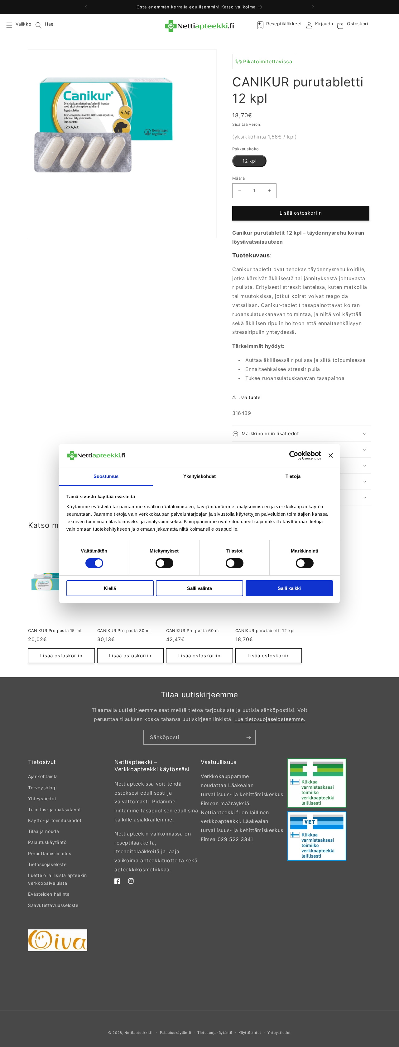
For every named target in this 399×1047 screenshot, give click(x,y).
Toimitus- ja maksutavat (54, 809)
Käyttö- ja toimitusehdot (54, 820)
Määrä (238, 178)
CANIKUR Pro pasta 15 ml (54, 630)
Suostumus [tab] (106, 476)
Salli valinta (199, 588)
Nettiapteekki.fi (138, 1032)
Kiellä (110, 588)
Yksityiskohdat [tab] (199, 476)
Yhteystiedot (42, 798)
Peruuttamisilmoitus (49, 853)
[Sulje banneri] (331, 455)
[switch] (164, 563)
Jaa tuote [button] (249, 397)
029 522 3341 (235, 839)
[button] (13, 26)
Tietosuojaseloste (47, 864)
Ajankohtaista (43, 776)
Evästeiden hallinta (49, 894)
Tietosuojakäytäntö (215, 1032)
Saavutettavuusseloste (53, 905)
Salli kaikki (289, 588)
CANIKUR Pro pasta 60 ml (193, 630)
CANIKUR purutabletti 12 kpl (265, 630)
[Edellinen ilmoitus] (86, 7)
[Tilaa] (248, 737)
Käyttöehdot (249, 1032)
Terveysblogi (42, 787)
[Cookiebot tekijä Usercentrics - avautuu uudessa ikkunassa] (294, 455)
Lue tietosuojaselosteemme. (269, 719)
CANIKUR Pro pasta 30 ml (124, 630)
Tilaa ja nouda (43, 831)
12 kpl (250, 160)
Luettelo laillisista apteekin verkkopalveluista (57, 879)
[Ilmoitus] (313, 7)
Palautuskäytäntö (47, 842)
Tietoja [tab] (293, 476)
